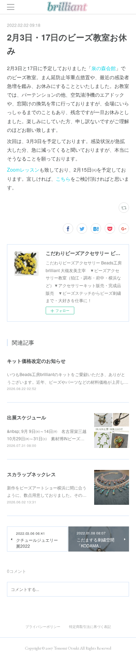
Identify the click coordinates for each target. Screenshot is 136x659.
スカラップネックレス (31, 474)
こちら (63, 178)
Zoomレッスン (23, 169)
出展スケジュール (26, 417)
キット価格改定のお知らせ (36, 360)
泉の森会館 (103, 68)
